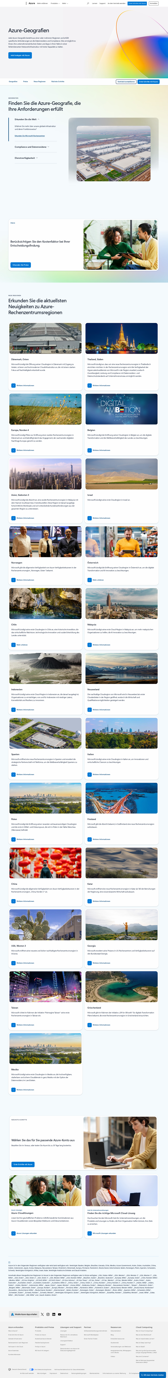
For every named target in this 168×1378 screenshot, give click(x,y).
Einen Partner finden (90, 1339)
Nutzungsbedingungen (78, 1373)
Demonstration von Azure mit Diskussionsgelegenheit (69, 1349)
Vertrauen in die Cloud (15, 1346)
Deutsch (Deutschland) (19, 1369)
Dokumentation (116, 1331)
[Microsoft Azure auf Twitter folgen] (43, 1314)
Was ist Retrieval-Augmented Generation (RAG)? (145, 1361)
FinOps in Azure (40, 1346)
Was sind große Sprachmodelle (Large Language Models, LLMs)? (146, 1351)
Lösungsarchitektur (66, 1341)
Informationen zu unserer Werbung (114, 1373)
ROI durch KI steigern (42, 1350)
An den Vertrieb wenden (116, 3)
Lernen (94, 3)
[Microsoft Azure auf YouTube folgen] (60, 1314)
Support (102, 3)
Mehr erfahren (42, 3)
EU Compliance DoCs (135, 1373)
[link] (13, 82)
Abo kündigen (41, 1373)
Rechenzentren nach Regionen (18, 1343)
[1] (9, 1262)
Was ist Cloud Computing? (144, 1331)
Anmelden (153, 3)
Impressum (53, 1373)
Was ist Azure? (12, 1331)
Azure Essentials (13, 1350)
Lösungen (63, 1331)
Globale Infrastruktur (15, 1339)
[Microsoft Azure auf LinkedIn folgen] (54, 1314)
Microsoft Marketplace (91, 1335)
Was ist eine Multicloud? (143, 1335)
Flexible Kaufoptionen (42, 1343)
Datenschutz (64, 1373)
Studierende (115, 1343)
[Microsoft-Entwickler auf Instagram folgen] (48, 1314)
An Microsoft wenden (27, 1373)
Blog (112, 1335)
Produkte (54, 3)
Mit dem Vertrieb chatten (154, 1375)
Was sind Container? (142, 1356)
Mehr (64, 3)
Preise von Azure (40, 1335)
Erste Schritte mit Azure (137, 3)
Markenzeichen (94, 1373)
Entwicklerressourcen (117, 1339)
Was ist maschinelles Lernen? (145, 1339)
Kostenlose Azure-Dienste (43, 1339)
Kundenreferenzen (14, 1354)
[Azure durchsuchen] (88, 3)
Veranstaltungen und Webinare (121, 1346)
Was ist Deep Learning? (143, 1343)
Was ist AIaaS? (140, 1346)
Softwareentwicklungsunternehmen (95, 1331)
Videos (113, 1356)
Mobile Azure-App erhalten (26, 1314)
